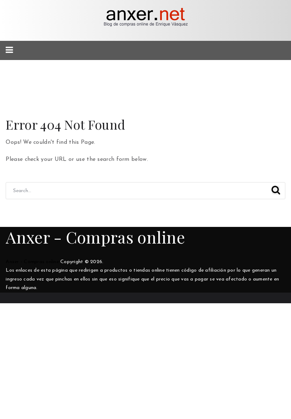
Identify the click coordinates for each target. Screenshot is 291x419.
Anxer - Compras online (95, 237)
